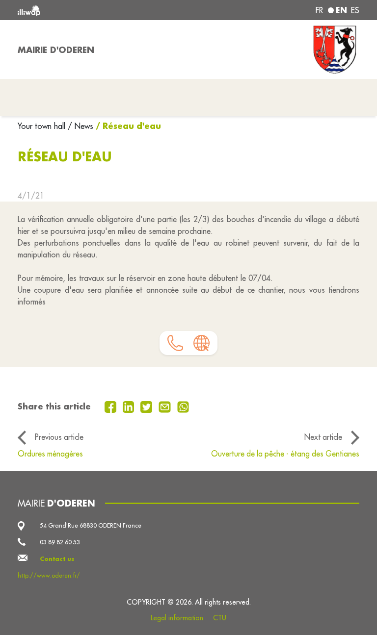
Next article (323, 437)
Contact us (57, 558)
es (355, 10)
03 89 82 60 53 (60, 542)
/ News (80, 126)
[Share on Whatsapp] (183, 406)
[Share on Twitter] (147, 406)
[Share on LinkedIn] (130, 406)
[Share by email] (166, 406)
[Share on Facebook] (112, 406)
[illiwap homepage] (85, 10)
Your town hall (43, 126)
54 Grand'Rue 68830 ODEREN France (90, 525)
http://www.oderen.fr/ (49, 575)
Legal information (177, 617)
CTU (219, 617)
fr (319, 10)
